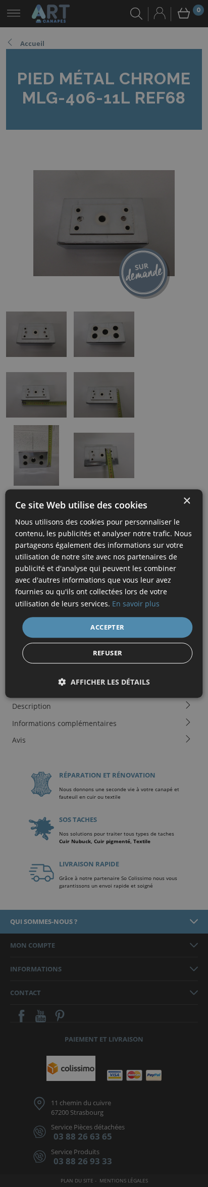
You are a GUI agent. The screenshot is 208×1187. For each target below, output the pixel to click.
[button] (104, 682)
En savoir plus (136, 603)
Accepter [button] (107, 627)
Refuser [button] (108, 652)
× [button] (186, 501)
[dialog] (104, 593)
